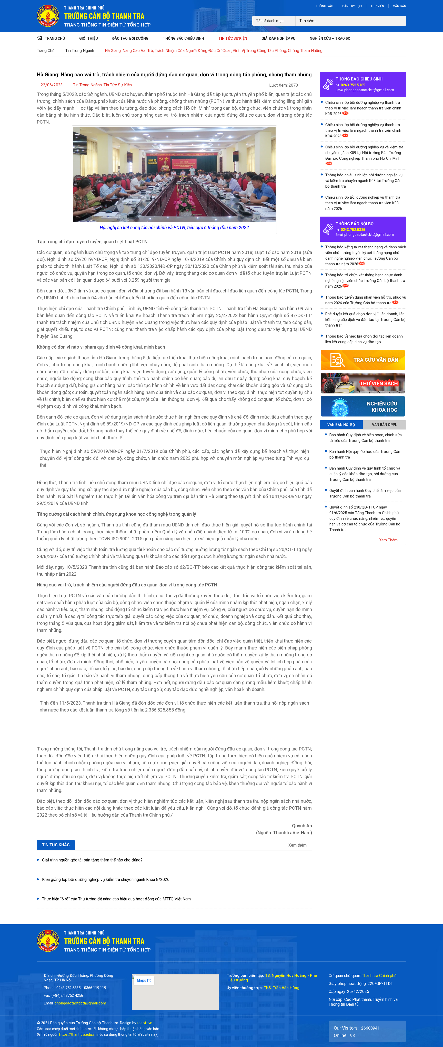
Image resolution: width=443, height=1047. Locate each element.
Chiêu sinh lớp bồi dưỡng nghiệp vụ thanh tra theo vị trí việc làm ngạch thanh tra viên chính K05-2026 (363, 108)
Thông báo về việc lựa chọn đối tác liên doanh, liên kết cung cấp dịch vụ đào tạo (364, 339)
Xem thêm (298, 845)
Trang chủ (46, 50)
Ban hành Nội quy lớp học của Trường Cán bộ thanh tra (364, 454)
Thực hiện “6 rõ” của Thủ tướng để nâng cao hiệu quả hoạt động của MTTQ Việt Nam (116, 899)
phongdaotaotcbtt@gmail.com (369, 90)
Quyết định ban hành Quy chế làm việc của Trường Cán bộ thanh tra (365, 493)
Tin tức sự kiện (118, 85)
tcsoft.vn (144, 1023)
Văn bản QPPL (384, 425)
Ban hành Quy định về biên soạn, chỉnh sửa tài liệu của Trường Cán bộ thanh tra (365, 438)
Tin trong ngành (79, 50)
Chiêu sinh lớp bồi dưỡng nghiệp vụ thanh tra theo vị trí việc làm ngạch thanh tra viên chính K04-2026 (363, 130)
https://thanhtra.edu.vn (78, 1034)
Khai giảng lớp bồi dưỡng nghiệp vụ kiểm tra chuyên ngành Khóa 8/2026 (105, 879)
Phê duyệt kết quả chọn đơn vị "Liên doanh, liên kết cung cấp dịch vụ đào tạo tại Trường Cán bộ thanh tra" (365, 320)
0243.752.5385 (353, 85)
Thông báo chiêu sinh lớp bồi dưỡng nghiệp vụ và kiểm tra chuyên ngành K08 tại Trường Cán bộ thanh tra (363, 181)
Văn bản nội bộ (341, 425)
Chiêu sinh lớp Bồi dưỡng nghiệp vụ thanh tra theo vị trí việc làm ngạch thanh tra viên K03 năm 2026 (362, 203)
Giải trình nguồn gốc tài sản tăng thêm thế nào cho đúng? (92, 860)
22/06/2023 (52, 85)
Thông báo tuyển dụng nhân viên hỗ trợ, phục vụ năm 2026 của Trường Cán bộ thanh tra (365, 300)
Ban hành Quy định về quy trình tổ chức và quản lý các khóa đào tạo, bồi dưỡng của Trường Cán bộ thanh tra (364, 474)
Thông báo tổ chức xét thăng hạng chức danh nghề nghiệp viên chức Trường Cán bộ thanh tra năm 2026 (365, 281)
